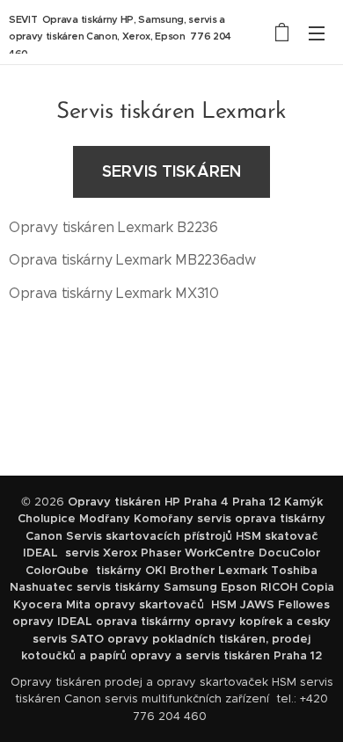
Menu (316, 32)
